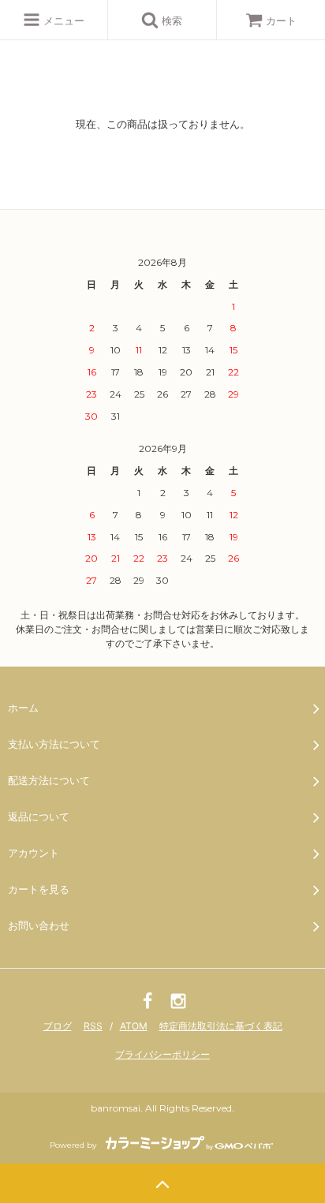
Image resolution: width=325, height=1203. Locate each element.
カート (281, 20)
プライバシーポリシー (162, 1054)
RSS (93, 1026)
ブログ (57, 1026)
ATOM (134, 1026)
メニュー (62, 20)
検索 (170, 20)
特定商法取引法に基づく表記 (220, 1026)
